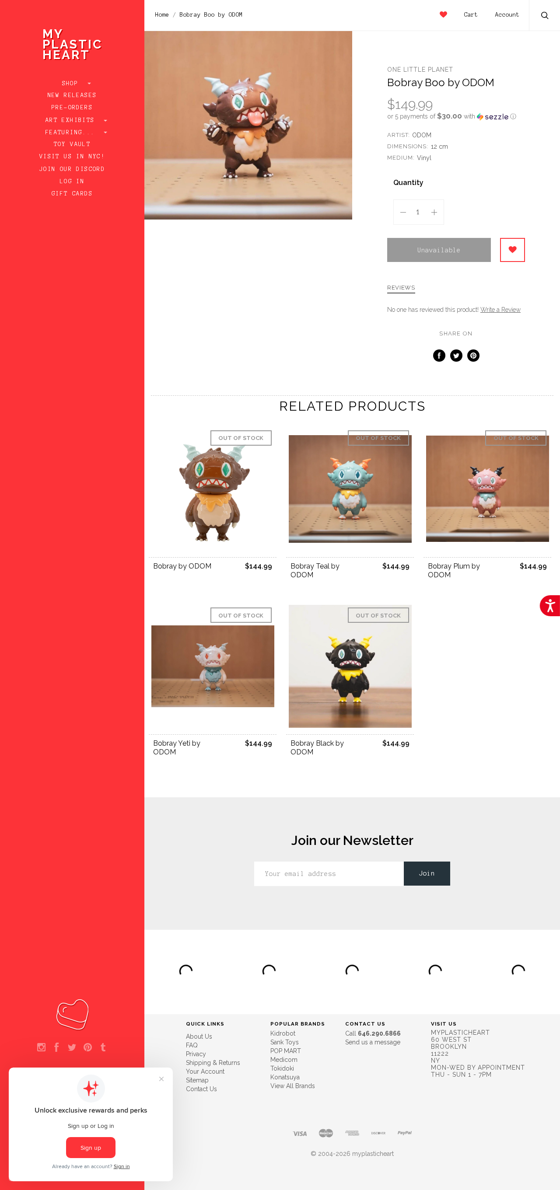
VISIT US (444, 1024)
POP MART (285, 1050)
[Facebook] (56, 1048)
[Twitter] (72, 1048)
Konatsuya (285, 1077)
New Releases (72, 95)
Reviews (401, 288)
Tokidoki (282, 1068)
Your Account (205, 1071)
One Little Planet (420, 69)
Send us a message (372, 1042)
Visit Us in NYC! (72, 157)
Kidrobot (282, 1033)
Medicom (284, 1059)
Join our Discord (72, 169)
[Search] (545, 16)
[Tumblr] (103, 1048)
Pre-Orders (72, 108)
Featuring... (72, 132)
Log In (72, 181)
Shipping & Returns (213, 1062)
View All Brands (292, 1085)
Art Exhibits (72, 120)
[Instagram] (41, 1048)
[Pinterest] (88, 1048)
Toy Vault (72, 144)
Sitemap (197, 1080)
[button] (456, 116)
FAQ (192, 1045)
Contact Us (201, 1088)
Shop (72, 83)
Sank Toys (284, 1042)
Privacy (196, 1053)
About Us (199, 1036)
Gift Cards (72, 194)
